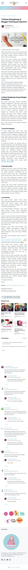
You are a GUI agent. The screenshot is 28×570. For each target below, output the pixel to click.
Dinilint (6, 387)
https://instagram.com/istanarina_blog (11, 240)
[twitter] (7, 297)
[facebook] (5, 297)
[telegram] (13, 297)
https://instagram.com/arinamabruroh (11, 239)
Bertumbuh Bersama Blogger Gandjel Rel (20, 313)
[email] (19, 297)
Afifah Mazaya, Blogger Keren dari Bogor (15, 285)
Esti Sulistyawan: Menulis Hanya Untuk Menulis (20, 330)
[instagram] (10, 560)
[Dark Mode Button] (26, 3)
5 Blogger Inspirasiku (6, 329)
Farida (6, 469)
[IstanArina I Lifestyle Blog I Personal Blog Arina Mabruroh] (14, 3)
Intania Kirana (7, 428)
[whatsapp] (10, 297)
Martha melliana (8, 489)
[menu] (2, 3)
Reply (6, 384)
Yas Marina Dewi (8, 366)
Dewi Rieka (7, 451)
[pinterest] (16, 297)
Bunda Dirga (7, 408)
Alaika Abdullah (7, 162)
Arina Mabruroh (11, 375)
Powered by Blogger (15, 567)
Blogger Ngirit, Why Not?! (6, 313)
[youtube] (7, 560)
